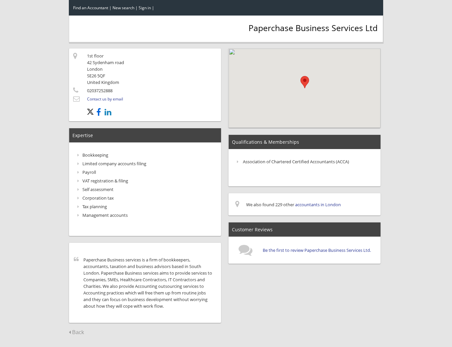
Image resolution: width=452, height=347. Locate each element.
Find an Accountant (90, 8)
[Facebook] (100, 113)
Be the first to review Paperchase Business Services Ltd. (317, 250)
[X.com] (91, 113)
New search (123, 8)
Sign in (145, 8)
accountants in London (318, 205)
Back (77, 332)
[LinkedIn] (109, 113)
